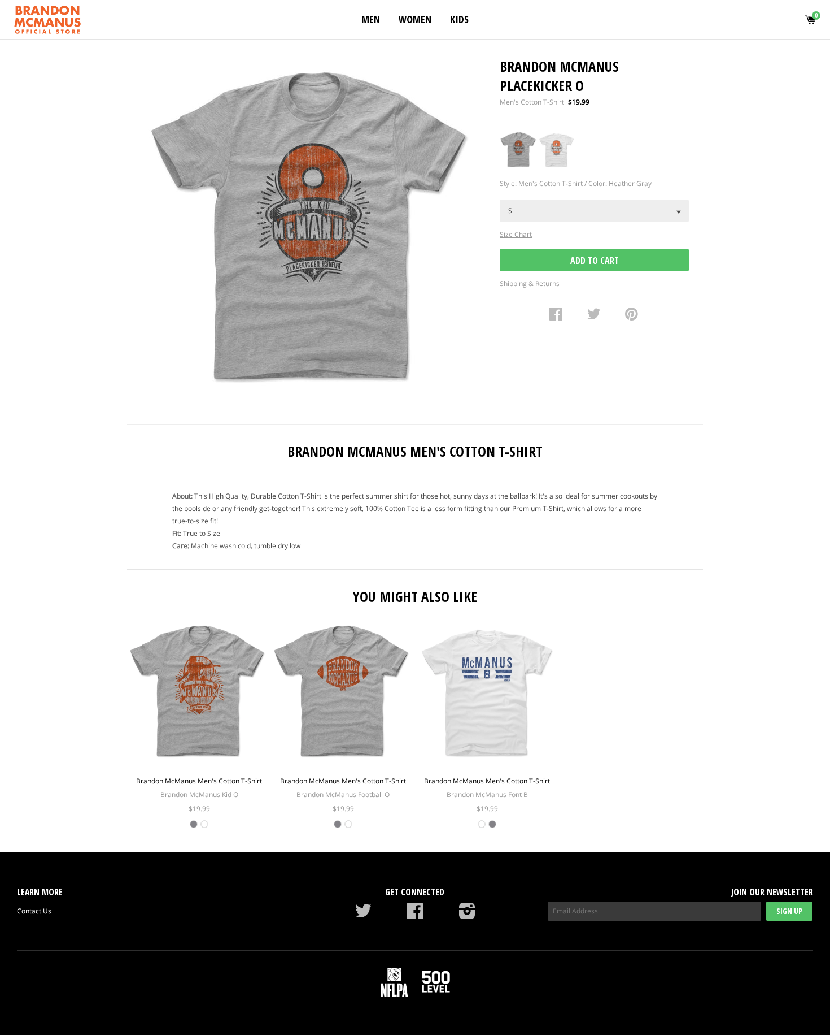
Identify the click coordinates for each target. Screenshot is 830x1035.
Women (415, 19)
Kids (459, 19)
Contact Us (34, 911)
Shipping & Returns (530, 283)
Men (370, 19)
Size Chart (516, 234)
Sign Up (789, 911)
